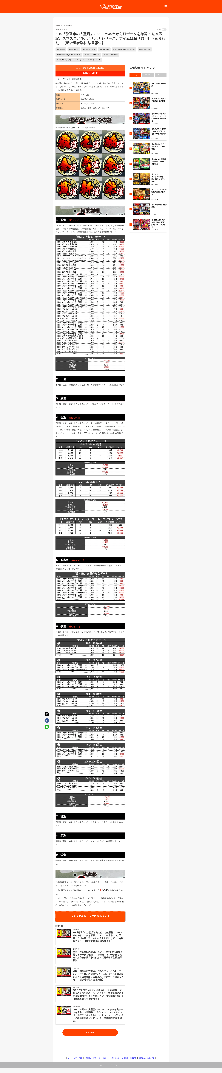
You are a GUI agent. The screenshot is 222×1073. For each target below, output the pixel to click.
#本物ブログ (73, 49)
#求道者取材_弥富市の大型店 (124, 49)
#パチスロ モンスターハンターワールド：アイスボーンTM (78, 60)
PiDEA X (133, 1058)
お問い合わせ (115, 1058)
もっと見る (90, 1032)
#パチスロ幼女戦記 (111, 55)
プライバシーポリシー (100, 1058)
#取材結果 (61, 49)
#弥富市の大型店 (89, 49)
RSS (80, 1058)
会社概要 (125, 1058)
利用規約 (88, 1058)
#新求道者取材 (144, 49)
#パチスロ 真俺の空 (92, 55)
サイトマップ (72, 1058)
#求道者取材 (104, 49)
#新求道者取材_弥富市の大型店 (68, 55)
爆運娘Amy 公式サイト (146, 1058)
